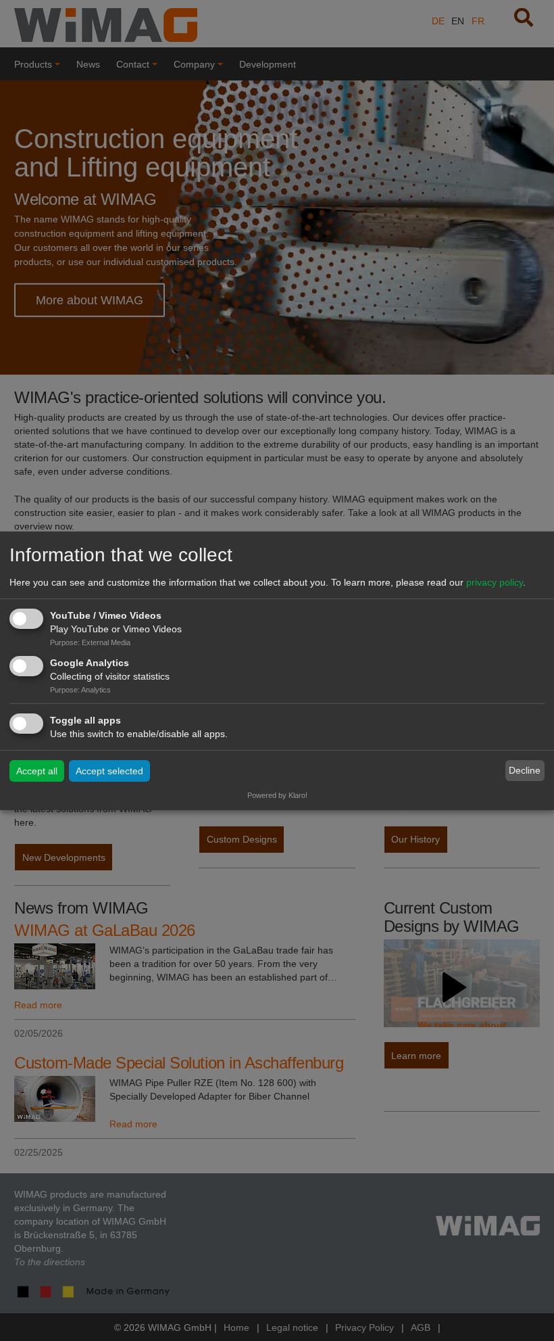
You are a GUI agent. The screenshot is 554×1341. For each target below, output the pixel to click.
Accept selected (109, 771)
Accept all (36, 771)
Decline (524, 770)
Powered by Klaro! (277, 795)
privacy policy (494, 582)
